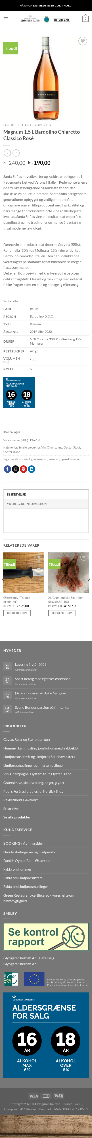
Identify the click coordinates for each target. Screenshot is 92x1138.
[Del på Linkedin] (31, 469)
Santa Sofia (10, 301)
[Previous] (3, 588)
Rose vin (53, 459)
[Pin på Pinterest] (23, 469)
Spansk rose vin (70, 459)
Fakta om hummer (17, 869)
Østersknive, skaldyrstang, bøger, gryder (34, 782)
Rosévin (35, 324)
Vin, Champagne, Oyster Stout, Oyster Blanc (37, 774)
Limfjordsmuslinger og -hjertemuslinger (33, 765)
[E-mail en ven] (15, 469)
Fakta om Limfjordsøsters (22, 878)
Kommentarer (24, 712)
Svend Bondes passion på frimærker (42, 707)
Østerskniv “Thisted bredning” (16, 599)
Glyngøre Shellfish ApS (20, 964)
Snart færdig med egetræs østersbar (42, 678)
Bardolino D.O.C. (42, 316)
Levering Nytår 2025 (30, 664)
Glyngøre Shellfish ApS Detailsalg (28, 958)
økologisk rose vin (35, 459)
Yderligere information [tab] (27, 504)
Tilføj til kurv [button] (17, 613)
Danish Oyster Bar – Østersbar (27, 860)
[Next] (89, 588)
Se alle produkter (36, 125)
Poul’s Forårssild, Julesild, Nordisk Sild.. (33, 791)
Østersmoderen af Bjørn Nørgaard (41, 693)
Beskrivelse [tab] (16, 494)
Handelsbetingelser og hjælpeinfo (29, 852)
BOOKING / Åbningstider (23, 843)
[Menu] (6, 18)
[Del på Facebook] (7, 469)
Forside (9, 125)
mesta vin (16, 459)
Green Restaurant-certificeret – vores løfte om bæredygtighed (38, 898)
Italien (34, 309)
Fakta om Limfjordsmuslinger (25, 886)
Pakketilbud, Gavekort (20, 800)
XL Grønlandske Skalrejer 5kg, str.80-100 (65, 599)
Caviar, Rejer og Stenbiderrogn (26, 739)
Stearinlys (11, 808)
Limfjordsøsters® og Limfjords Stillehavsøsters (39, 756)
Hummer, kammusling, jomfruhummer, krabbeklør (41, 748)
